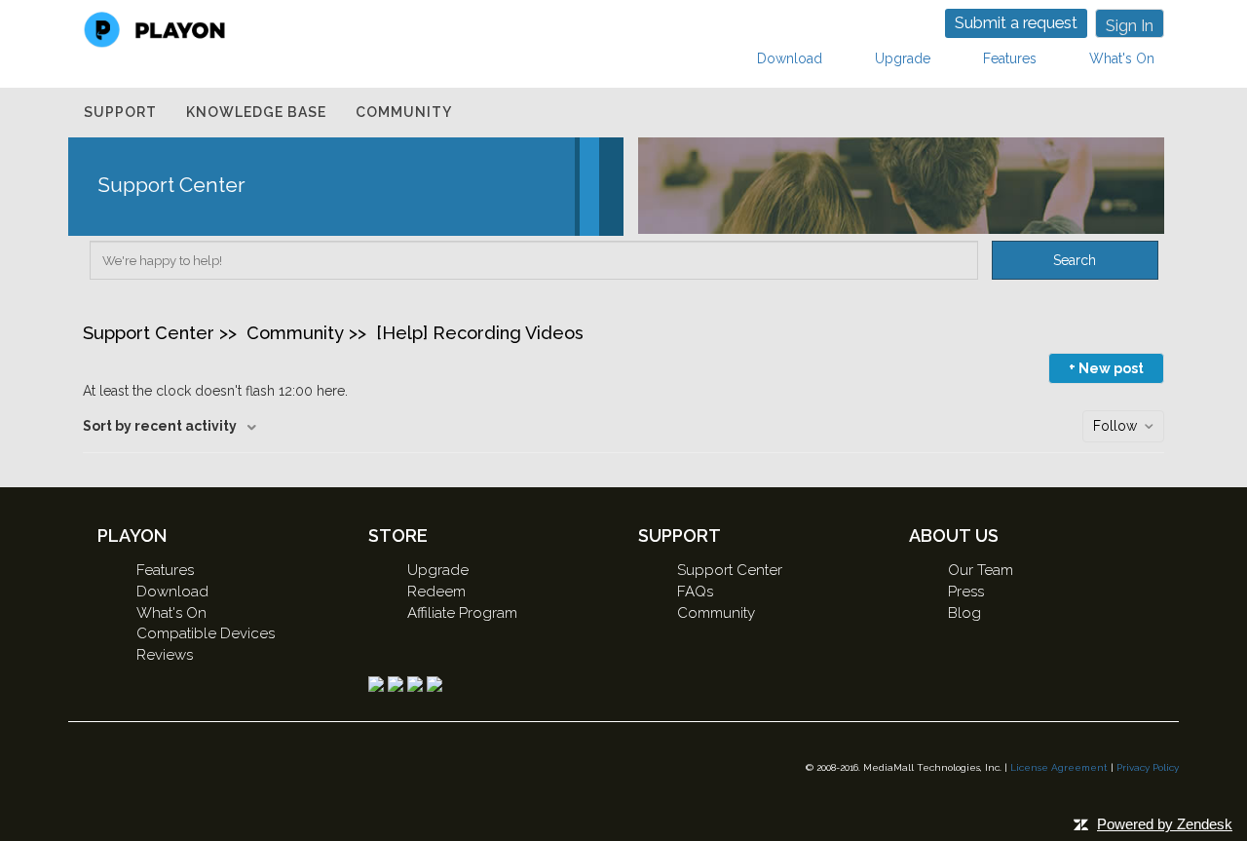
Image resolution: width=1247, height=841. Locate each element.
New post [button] (1111, 368)
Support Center (148, 333)
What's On (1121, 58)
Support (120, 112)
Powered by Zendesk (1164, 824)
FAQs (695, 591)
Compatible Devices (205, 633)
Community (404, 112)
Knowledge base (256, 112)
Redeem (436, 591)
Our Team (980, 570)
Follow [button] (1115, 426)
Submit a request (1016, 23)
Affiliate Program (462, 613)
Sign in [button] (1129, 26)
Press (966, 591)
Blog (964, 613)
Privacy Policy (1147, 767)
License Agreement (1059, 767)
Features (1010, 58)
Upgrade (902, 58)
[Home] (155, 28)
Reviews (164, 655)
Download (789, 58)
